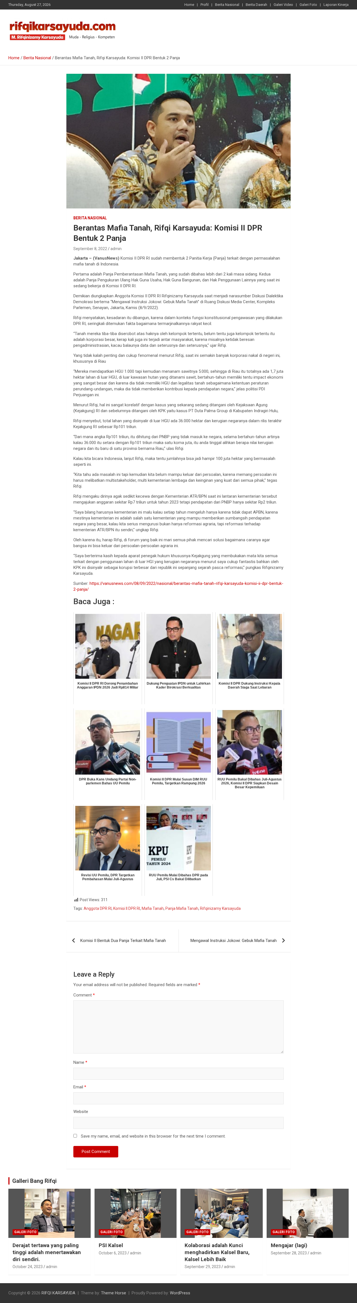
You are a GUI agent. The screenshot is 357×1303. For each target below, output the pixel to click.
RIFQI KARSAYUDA (58, 1292)
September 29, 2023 (203, 1266)
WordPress (180, 1292)
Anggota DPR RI (98, 908)
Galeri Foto (308, 5)
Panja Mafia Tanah (181, 908)
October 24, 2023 (28, 1266)
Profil (205, 5)
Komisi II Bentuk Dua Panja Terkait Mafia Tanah (123, 940)
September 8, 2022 (90, 248)
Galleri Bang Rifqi (34, 1181)
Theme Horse (113, 1292)
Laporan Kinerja (336, 5)
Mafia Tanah (153, 908)
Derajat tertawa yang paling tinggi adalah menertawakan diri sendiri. (47, 1252)
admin (116, 248)
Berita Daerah (256, 5)
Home (189, 5)
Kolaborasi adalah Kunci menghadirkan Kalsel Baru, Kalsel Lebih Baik (217, 1252)
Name (80, 1062)
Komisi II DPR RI (126, 908)
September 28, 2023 (289, 1253)
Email (79, 1087)
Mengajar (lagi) (289, 1245)
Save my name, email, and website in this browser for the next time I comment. (153, 1136)
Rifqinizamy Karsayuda (220, 908)
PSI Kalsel (111, 1245)
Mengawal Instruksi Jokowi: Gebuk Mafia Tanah (233, 940)
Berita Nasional (227, 5)
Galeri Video (283, 5)
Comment (84, 995)
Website (80, 1111)
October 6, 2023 (113, 1253)
